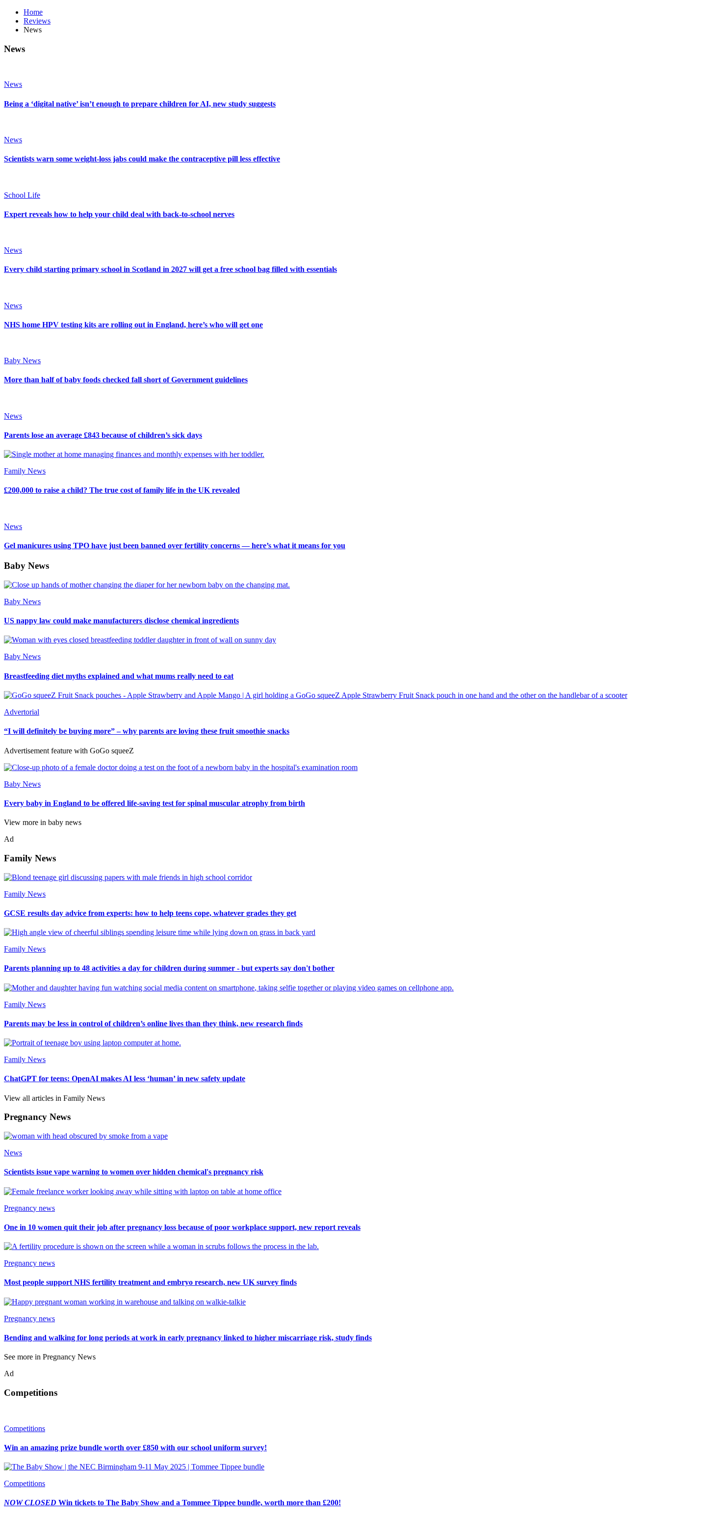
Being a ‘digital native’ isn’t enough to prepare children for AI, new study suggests (140, 104)
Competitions (24, 1428)
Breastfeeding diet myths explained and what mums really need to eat (118, 676)
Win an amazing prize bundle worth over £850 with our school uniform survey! (135, 1447)
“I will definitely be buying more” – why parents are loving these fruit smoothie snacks (146, 731)
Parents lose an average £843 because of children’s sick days (103, 435)
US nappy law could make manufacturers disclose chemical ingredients (121, 620)
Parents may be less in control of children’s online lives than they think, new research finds (153, 1023)
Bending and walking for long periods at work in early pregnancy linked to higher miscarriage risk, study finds (188, 1337)
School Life (22, 195)
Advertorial (21, 712)
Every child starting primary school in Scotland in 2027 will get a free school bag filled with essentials (170, 269)
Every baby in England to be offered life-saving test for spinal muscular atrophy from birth (154, 803)
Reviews (37, 21)
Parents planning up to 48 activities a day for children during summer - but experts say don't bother (169, 968)
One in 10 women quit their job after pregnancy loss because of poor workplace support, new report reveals (182, 1227)
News (13, 84)
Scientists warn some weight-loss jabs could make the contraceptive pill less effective (142, 159)
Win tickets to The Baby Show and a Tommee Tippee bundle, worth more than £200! (172, 1502)
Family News (25, 471)
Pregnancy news (29, 1208)
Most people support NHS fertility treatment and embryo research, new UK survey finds (150, 1282)
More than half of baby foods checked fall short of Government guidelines (126, 379)
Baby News (22, 360)
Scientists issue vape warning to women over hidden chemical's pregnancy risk (133, 1172)
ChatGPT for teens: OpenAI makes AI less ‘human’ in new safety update (124, 1078)
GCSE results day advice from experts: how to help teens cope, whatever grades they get (150, 913)
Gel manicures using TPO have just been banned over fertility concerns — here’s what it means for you (174, 545)
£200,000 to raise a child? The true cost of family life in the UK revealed (122, 490)
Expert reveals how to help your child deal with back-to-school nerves (119, 214)
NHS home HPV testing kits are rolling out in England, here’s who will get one (133, 324)
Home (33, 12)
